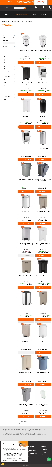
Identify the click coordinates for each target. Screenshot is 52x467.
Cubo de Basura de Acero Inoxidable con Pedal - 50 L (26, 51)
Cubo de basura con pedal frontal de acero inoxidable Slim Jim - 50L (26, 244)
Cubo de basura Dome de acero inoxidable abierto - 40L (43, 148)
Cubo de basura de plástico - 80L (26, 179)
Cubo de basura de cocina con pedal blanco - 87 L (26, 115)
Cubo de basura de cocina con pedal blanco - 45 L (43, 244)
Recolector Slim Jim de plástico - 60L (26, 405)
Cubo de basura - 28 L (43, 82)
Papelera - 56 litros (26, 211)
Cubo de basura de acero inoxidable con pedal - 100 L (43, 51)
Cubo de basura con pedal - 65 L (26, 275)
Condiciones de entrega (31, 450)
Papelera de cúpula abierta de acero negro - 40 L (43, 115)
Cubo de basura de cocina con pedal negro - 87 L (26, 83)
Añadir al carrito (27, 62)
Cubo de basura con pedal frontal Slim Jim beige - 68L (26, 341)
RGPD (28, 451)
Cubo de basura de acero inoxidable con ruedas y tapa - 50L (43, 180)
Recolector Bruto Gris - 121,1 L (43, 372)
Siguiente (48, 421)
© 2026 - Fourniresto (26, 465)
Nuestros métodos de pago (32, 453)
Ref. (24, 56)
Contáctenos (29, 457)
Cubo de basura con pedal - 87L (43, 307)
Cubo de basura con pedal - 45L (43, 211)
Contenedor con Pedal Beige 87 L (26, 372)
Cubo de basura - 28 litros (26, 147)
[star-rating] (40, 1)
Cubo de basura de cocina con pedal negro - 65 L (43, 276)
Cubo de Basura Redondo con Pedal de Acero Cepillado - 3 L (26, 308)
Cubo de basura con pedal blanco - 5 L (43, 341)
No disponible (26, 255)
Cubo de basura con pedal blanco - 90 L (43, 405)
